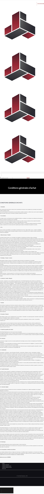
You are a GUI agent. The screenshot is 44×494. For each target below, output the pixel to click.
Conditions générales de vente (7, 467)
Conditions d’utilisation (5, 464)
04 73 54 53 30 (41, 3)
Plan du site (4, 468)
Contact (3, 463)
